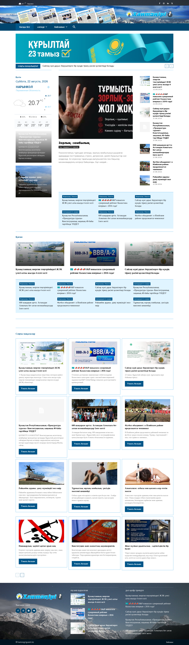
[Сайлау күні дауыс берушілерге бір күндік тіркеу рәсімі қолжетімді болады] (145, 112)
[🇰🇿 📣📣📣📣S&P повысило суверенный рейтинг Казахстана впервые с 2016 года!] (145, 98)
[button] (74, 27)
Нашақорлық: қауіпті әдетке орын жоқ (37, 546)
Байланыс (169, 642)
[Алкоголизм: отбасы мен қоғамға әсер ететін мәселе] (147, 473)
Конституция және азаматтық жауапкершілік (93, 546)
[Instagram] (163, 3)
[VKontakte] (34, 610)
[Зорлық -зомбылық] (96, 107)
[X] (172, 3)
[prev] (167, 66)
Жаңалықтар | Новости (70, 196)
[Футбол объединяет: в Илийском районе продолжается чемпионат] (145, 166)
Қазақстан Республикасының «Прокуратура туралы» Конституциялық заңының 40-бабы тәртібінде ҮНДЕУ (151, 290)
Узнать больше (28, 388)
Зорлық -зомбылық (74, 143)
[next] (171, 66)
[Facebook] (159, 3)
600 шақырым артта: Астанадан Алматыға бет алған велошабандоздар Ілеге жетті (115, 218)
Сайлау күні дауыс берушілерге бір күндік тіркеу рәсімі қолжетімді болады (78, 66)
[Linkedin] (168, 3)
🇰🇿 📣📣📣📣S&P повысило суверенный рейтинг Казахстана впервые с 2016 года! (163, 98)
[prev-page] (17, 575)
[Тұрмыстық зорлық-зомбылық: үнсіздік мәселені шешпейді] (94, 473)
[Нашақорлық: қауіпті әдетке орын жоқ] (41, 531)
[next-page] (22, 575)
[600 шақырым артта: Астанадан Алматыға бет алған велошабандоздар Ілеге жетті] (145, 149)
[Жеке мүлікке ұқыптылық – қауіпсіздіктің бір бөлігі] (147, 531)
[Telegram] (28, 610)
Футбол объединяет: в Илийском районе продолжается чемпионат (163, 165)
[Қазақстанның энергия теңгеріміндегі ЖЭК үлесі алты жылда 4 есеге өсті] (145, 81)
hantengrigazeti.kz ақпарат (71, 212)
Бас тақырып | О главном (69, 147)
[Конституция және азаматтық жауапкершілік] (94, 531)
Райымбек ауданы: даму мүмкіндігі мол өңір (162, 179)
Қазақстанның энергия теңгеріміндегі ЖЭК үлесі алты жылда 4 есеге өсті (162, 82)
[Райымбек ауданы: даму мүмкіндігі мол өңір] (145, 180)
